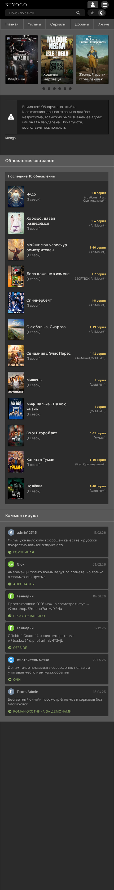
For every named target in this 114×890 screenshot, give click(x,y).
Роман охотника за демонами (42, 711)
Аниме (103, 24)
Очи (17, 679)
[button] (43, 88)
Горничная (23, 552)
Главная (11, 24)
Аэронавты (23, 584)
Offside (20, 647)
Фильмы (34, 24)
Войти (92, 4)
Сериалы (57, 24)
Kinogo (10, 138)
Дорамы (82, 24)
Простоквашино (29, 616)
